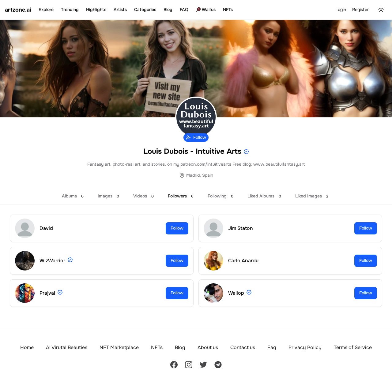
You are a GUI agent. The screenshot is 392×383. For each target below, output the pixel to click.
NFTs (228, 9)
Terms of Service (353, 347)
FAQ (184, 9)
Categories (145, 9)
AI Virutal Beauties (66, 347)
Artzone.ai (18, 9)
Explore (46, 9)
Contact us (242, 347)
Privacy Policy (305, 347)
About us (208, 347)
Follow (177, 228)
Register (360, 9)
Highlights (96, 9)
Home (27, 347)
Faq (271, 347)
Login (340, 9)
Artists (120, 9)
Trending (70, 9)
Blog (168, 9)
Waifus (209, 9)
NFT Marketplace (119, 347)
